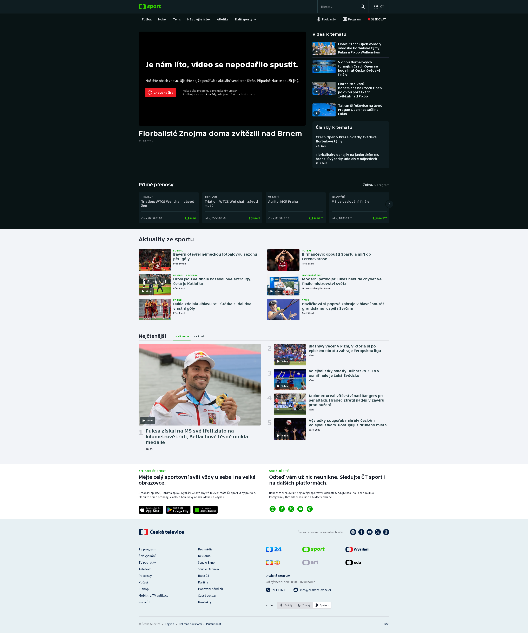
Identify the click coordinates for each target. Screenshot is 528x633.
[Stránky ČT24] (274, 551)
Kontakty (204, 602)
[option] (286, 605)
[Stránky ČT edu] (353, 564)
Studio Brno (206, 562)
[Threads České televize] (386, 532)
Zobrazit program (376, 184)
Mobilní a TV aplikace (153, 595)
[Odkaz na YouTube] (300, 509)
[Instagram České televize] (353, 532)
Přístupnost (213, 624)
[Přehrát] (316, 51)
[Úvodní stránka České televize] (162, 532)
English (169, 624)
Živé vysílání (147, 556)
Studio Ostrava (208, 569)
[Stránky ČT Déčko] (273, 564)
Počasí (143, 582)
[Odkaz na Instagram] (272, 509)
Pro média (205, 549)
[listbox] (304, 605)
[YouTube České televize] (369, 532)
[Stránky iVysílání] (357, 551)
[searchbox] (339, 6)
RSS (386, 624)
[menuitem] (147, 19)
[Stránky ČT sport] (313, 551)
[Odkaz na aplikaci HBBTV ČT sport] (205, 510)
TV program (147, 549)
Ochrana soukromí (190, 624)
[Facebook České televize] (361, 532)
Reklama (204, 556)
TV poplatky (147, 562)
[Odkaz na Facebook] (281, 509)
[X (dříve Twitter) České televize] (378, 532)
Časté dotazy (207, 595)
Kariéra (203, 582)
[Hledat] (362, 6)
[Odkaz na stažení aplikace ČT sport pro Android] (178, 510)
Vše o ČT (144, 602)
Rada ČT (204, 576)
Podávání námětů (210, 589)
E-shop (144, 589)
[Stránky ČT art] (310, 564)
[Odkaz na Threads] (309, 509)
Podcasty (145, 576)
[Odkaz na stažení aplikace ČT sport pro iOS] (151, 510)
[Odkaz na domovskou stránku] (156, 6)
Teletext (145, 569)
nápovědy (210, 94)
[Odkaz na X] (291, 509)
